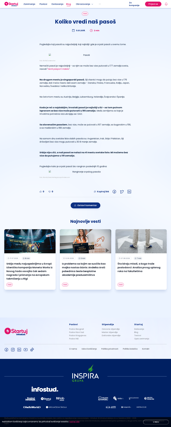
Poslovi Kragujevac (77, 335)
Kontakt (145, 349)
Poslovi (43, 4)
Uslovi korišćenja (89, 349)
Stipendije (108, 324)
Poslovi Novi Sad (76, 332)
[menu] (76, 4)
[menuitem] (32, 4)
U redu (156, 422)
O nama (73, 349)
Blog (68, 4)
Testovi (137, 335)
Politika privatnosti (109, 349)
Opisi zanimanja (141, 338)
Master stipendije (110, 332)
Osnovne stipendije (111, 329)
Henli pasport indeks (58, 69)
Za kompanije (134, 4)
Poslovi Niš (74, 338)
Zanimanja (29, 4)
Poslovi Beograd (76, 329)
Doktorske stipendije (111, 335)
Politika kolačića (130, 349)
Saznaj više (74, 421)
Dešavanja (139, 329)
